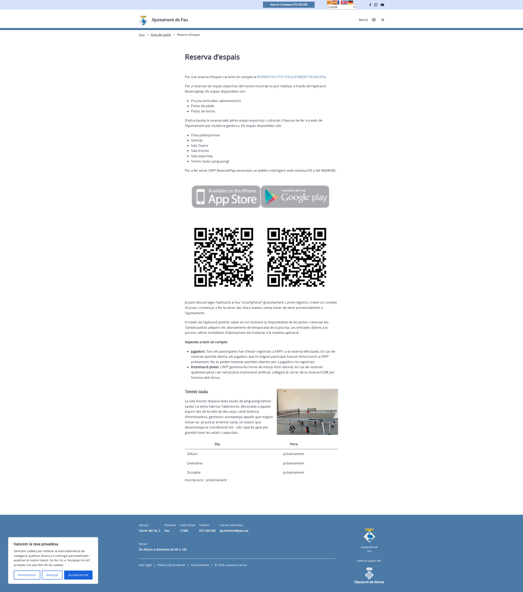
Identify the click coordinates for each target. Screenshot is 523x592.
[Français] (340, 2)
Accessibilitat (200, 565)
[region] (53, 560)
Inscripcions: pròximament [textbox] (206, 480)
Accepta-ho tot (78, 575)
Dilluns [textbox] (192, 454)
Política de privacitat (171, 565)
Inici (142, 35)
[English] (345, 2)
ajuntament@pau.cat (234, 531)
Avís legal (145, 565)
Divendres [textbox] (195, 463)
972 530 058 (207, 531)
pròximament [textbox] (293, 454)
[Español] (334, 2)
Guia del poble (161, 35)
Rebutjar (52, 575)
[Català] (329, 2)
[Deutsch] (350, 2)
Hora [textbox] (294, 444)
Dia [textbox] (217, 444)
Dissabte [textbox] (194, 472)
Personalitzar (27, 575)
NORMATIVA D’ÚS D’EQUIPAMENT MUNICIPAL (291, 77)
